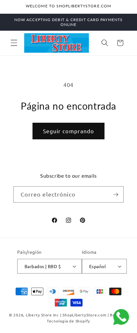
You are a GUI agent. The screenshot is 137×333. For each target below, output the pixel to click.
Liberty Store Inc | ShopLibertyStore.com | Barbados (77, 314)
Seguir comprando (68, 131)
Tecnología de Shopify (68, 320)
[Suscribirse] (115, 194)
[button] (14, 42)
